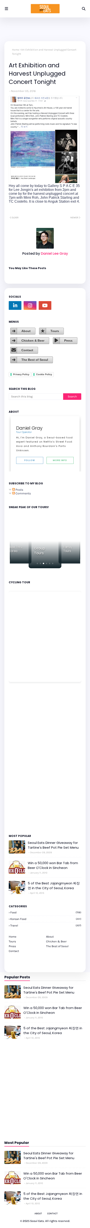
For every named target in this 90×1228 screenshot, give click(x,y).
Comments (23, 493)
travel (45, 925)
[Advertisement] (22, 757)
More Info (60, 460)
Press (68, 340)
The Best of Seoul (34, 359)
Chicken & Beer (32, 340)
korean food (45, 919)
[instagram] (30, 305)
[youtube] (45, 305)
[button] (37, 563)
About (26, 331)
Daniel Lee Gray (54, 253)
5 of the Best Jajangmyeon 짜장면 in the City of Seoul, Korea (54, 885)
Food (45, 912)
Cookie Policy (44, 374)
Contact (27, 350)
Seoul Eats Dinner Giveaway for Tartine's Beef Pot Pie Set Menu (53, 845)
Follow (29, 460)
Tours (54, 331)
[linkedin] (15, 305)
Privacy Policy (21, 374)
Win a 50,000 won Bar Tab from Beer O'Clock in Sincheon (53, 865)
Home (15, 49)
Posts (19, 490)
